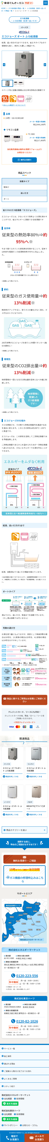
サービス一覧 (9, 1048)
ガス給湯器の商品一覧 (16, 8)
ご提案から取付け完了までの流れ (17, 1071)
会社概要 (8, 1098)
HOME (3, 8)
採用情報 (20, 1098)
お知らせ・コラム (30, 1125)
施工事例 (7, 1056)
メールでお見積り (39, 1137)
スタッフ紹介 (9, 1086)
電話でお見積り (14, 1137)
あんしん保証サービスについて (14, 105)
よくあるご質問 (10, 1078)
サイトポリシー (11, 1125)
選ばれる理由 (9, 1063)
